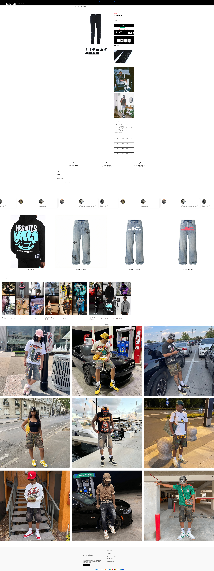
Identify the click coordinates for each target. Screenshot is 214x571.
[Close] (121, 277)
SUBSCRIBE (115, 288)
